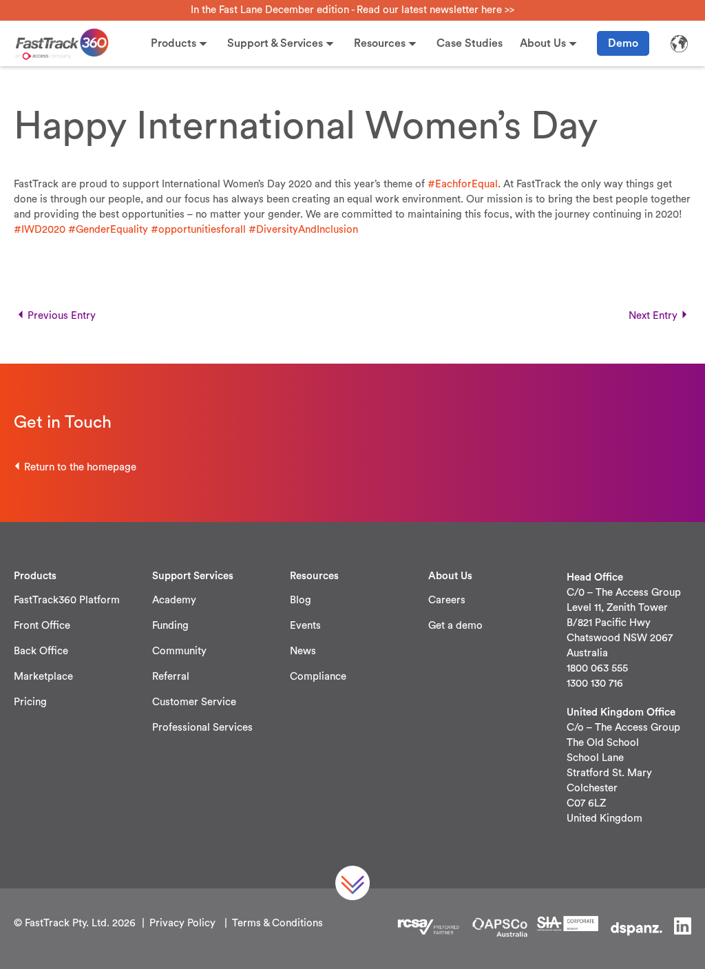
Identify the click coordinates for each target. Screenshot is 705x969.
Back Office (41, 651)
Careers (446, 600)
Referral (170, 676)
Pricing (30, 702)
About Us (543, 43)
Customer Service (194, 702)
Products (173, 43)
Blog (300, 600)
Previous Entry (62, 316)
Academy (174, 600)
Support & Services (275, 43)
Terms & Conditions (277, 923)
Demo (623, 43)
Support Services (192, 576)
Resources (380, 43)
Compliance (318, 676)
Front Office (42, 626)
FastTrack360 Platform (67, 600)
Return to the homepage (80, 467)
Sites (678, 43)
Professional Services (202, 727)
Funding (170, 626)
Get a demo (455, 626)
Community (179, 651)
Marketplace (43, 676)
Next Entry (653, 316)
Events (305, 626)
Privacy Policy (182, 923)
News (303, 651)
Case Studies (469, 43)
